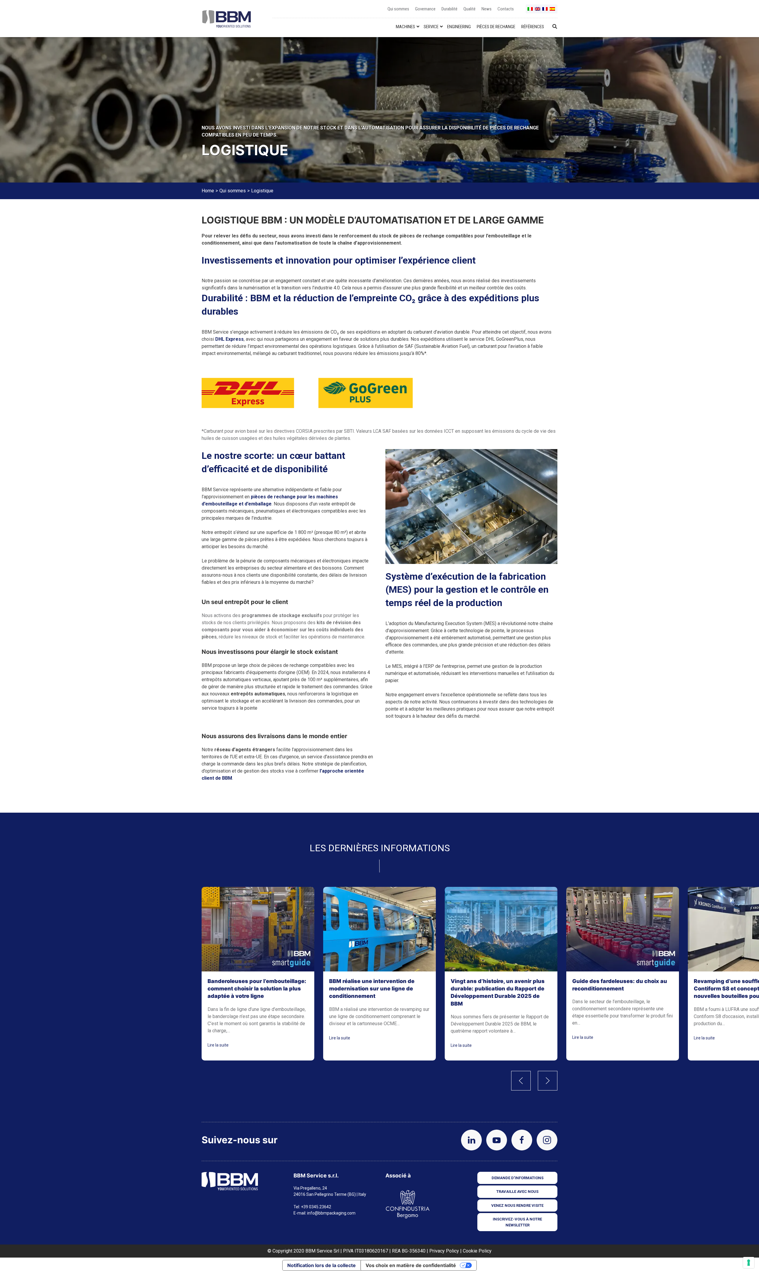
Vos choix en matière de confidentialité (411, 1265)
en (538, 11)
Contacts (506, 9)
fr (545, 11)
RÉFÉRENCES (532, 26)
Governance (425, 9)
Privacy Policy (444, 1251)
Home (208, 190)
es (553, 11)
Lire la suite (218, 1044)
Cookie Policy (477, 1251)
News (486, 9)
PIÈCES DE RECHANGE (496, 26)
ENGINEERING (459, 26)
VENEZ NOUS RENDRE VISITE (517, 1205)
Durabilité (449, 9)
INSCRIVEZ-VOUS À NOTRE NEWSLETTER (517, 1222)
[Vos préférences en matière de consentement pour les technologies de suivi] (748, 1262)
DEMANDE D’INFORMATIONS (517, 1178)
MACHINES (405, 26)
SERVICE (431, 26)
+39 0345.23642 (316, 1206)
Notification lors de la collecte (321, 1265)
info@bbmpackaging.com (331, 1213)
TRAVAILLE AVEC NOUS (517, 1191)
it (530, 11)
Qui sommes (398, 9)
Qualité (469, 9)
